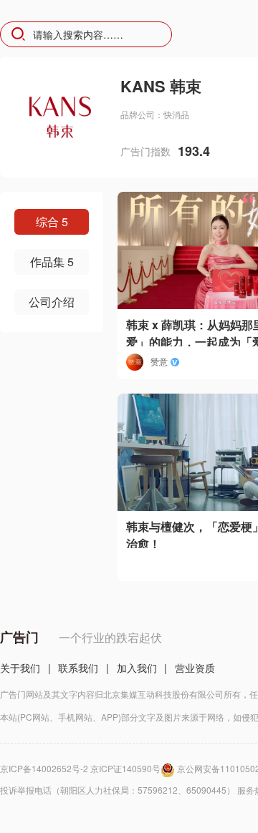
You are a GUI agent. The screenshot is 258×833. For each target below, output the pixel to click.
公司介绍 (52, 301)
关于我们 (20, 668)
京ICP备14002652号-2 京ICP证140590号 (80, 768)
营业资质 (195, 668)
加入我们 (137, 668)
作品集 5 (52, 261)
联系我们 (78, 668)
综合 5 (52, 221)
